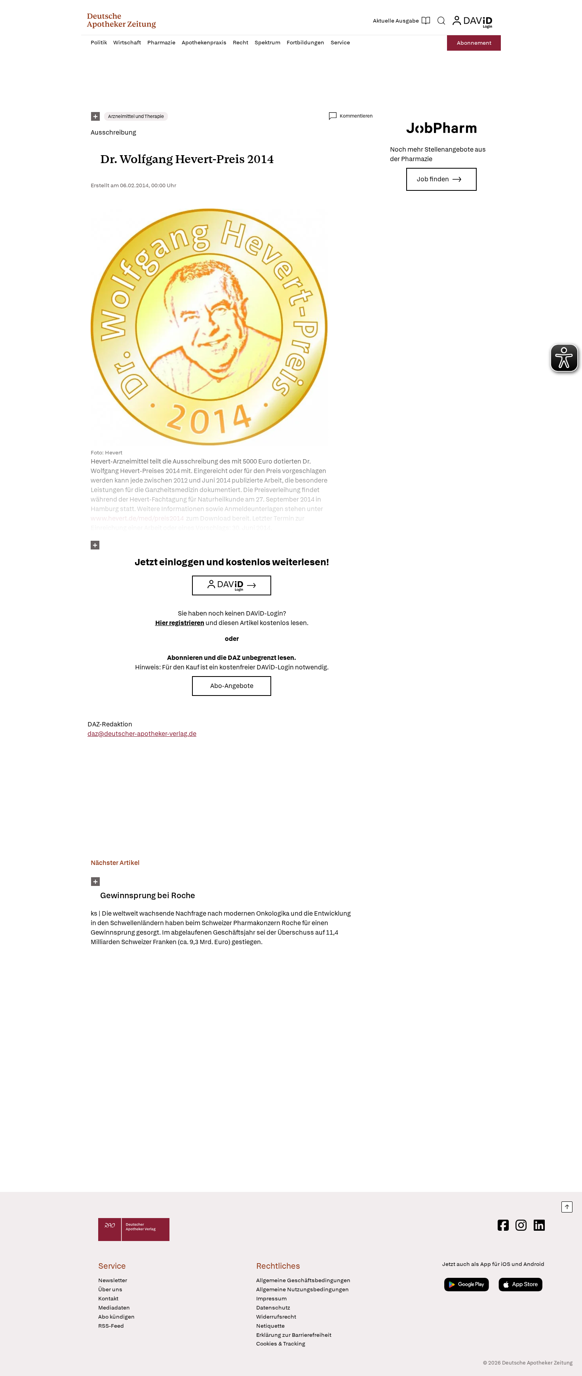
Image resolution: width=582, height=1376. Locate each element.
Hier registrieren (179, 623)
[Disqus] (232, 1070)
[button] (121, 21)
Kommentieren (356, 116)
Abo (474, 42)
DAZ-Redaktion (109, 724)
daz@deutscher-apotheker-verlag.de (141, 734)
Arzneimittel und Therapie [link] (136, 116)
